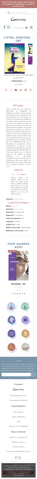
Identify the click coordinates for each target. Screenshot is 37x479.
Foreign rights (18, 446)
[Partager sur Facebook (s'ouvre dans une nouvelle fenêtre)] (6, 90)
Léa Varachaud (18, 287)
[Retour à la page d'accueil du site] (18, 18)
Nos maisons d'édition (19, 400)
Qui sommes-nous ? (18, 395)
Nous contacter (18, 416)
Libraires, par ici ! (18, 442)
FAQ (18, 421)
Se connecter (19, 28)
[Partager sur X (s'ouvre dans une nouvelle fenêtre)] (11, 90)
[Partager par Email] (16, 90)
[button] (15, 58)
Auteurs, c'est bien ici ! (18, 437)
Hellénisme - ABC (18, 284)
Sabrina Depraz (17, 81)
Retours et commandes (18, 426)
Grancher (15, 206)
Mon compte (18, 412)
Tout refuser (18, 475)
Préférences (12, 472)
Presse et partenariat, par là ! (19, 451)
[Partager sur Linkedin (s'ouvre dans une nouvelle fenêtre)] (21, 90)
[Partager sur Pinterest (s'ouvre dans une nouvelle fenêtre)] (26, 90)
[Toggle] (31, 27)
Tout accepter (24, 472)
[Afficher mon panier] (26, 28)
